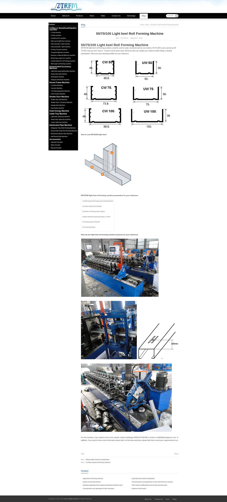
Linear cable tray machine (59, 122)
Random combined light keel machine (63, 55)
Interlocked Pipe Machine (60, 125)
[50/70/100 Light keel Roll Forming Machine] (125, 94)
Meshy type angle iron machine (61, 58)
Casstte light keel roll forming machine (63, 61)
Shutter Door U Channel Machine (61, 102)
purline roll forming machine (92, 482)
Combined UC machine (58, 38)
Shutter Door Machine (59, 97)
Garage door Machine (58, 105)
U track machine (56, 35)
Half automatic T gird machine (60, 44)
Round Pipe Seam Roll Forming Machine (64, 131)
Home (53, 16)
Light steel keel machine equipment (143, 478)
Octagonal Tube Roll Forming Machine (63, 128)
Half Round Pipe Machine (59, 136)
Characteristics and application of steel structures (98, 488)
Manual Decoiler (56, 148)
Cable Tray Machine (58, 114)
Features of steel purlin (139, 488)
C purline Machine (57, 85)
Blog (143, 16)
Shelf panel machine (57, 77)
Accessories (55, 139)
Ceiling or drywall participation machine (63, 29)
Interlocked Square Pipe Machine (61, 134)
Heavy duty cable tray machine (61, 119)
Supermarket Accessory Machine (60, 67)
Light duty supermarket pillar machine (63, 71)
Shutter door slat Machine (59, 99)
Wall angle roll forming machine (61, 64)
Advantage (131, 16)
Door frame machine (57, 108)
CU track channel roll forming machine (98, 462)
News (92, 16)
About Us (65, 16)
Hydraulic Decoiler (57, 142)
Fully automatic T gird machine (60, 47)
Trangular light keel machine (60, 52)
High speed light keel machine (60, 41)
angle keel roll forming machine (93, 478)
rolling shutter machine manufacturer (97, 459)
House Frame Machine (59, 82)
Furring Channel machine (59, 49)
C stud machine (56, 32)
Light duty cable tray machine (60, 116)
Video (103, 16)
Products (79, 16)
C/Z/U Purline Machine (58, 94)
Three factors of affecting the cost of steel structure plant (149, 485)
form (167, 499)
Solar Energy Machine (59, 111)
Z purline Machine (56, 88)
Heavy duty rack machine (59, 74)
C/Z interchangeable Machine (60, 91)
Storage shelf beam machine (60, 80)
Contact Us (116, 16)
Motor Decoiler (55, 145)
